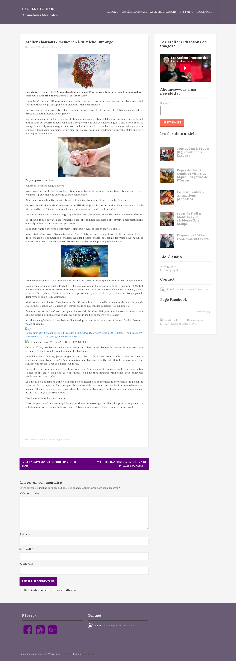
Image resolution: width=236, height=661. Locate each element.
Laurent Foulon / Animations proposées (191, 195)
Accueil (112, 11)
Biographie (204, 11)
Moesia (77, 653)
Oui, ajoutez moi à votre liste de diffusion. (50, 590)
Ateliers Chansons (163, 11)
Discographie (171, 270)
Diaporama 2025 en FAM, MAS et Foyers (193, 237)
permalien (64, 439)
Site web (27, 563)
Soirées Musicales (134, 11)
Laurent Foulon (38, 9)
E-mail (28, 549)
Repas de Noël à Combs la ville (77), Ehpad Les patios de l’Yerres (192, 175)
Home (51, 439)
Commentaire (31, 493)
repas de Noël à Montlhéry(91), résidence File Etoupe (189, 218)
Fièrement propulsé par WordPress (40, 653)
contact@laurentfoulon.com (192, 289)
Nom (26, 534)
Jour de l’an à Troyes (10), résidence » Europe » (193, 152)
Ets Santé (186, 11)
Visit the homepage (204, 312)
